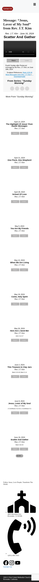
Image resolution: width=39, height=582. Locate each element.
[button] (34, 4)
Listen (27, 60)
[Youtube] (17, 562)
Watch (14, 60)
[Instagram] (12, 562)
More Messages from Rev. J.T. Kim (18, 75)
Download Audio (19, 76)
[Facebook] (6, 562)
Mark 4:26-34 (27, 72)
